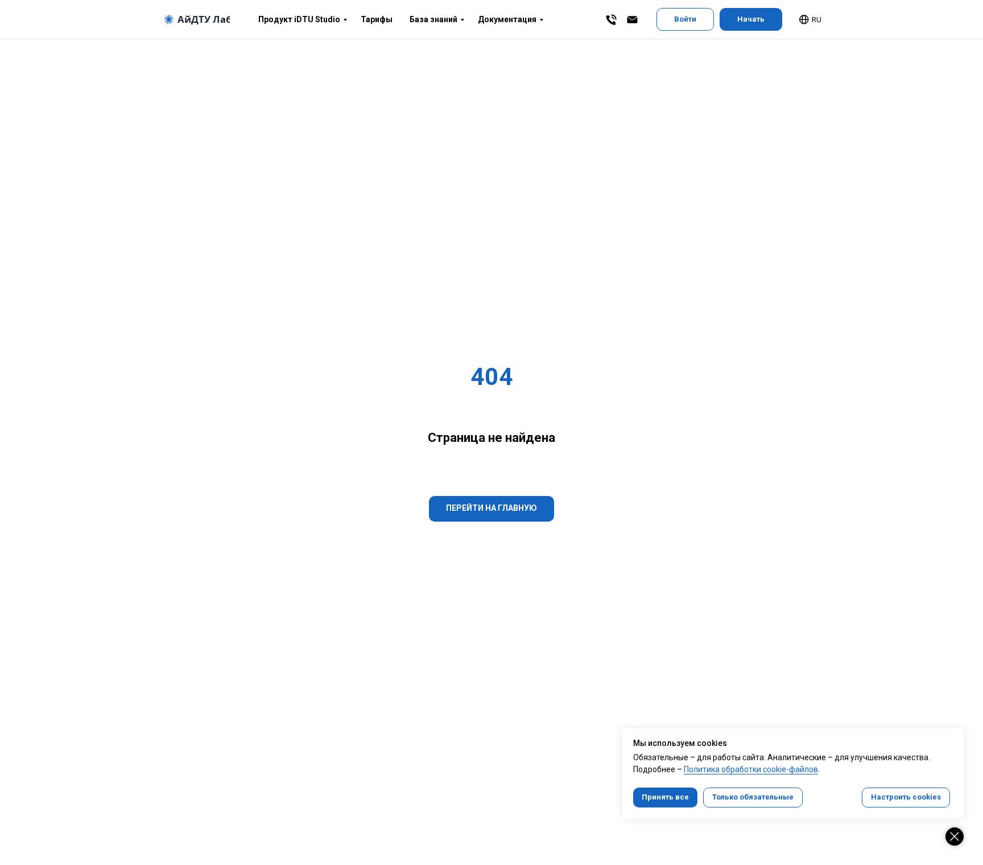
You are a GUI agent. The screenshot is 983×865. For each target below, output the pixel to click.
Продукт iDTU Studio (299, 19)
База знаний (433, 19)
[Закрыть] (954, 836)
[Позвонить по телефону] (611, 20)
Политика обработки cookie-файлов (751, 769)
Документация (507, 19)
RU (816, 19)
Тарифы (377, 19)
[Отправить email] (632, 20)
